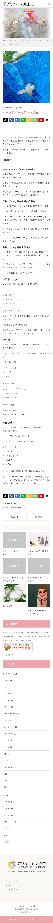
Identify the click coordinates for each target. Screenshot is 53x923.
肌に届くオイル (9, 606)
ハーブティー (16, 507)
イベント (7, 707)
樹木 (6, 835)
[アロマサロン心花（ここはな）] (26, 872)
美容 (6, 774)
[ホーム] (3, 40)
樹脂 (6, 842)
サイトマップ (11, 881)
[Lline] (23, 120)
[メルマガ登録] (18, 651)
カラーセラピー (10, 714)
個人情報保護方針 (11, 889)
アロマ (20, 108)
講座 (6, 787)
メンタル (7, 740)
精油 (4, 796)
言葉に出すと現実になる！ (12, 553)
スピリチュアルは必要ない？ (38, 552)
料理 (6, 760)
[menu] (49, 4)
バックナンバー (8, 655)
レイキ (6, 747)
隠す (10, 160)
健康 (6, 754)
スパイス (7, 809)
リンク (7, 885)
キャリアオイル (8, 674)
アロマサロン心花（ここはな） (31, 919)
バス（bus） (9, 734)
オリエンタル (9, 802)
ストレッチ (8, 720)
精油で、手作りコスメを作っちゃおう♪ (13, 579)
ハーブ (6, 815)
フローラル (8, 822)
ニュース (6, 681)
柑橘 (6, 829)
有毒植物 (7, 767)
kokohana (14, 503)
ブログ (24, 507)
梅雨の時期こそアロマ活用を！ (38, 579)
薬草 (6, 781)
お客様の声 (8, 694)
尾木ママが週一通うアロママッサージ (38, 612)
